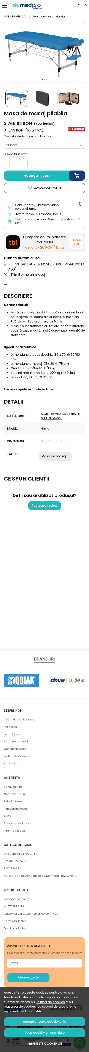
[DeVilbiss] (67, 688)
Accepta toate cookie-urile (44, 1021)
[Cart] (85, 6)
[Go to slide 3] (46, 79)
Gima (45, 428)
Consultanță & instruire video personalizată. (37, 207)
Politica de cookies (50, 1002)
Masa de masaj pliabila (59, 456)
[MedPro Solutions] (28, 5)
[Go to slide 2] (44, 79)
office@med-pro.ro (16, 899)
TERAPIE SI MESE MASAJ (60, 416)
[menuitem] (16, 98)
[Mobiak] (21, 688)
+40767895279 (14, 906)
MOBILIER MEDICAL (15, 16)
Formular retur (13, 734)
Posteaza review (44, 505)
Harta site (10, 763)
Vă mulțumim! (13, 787)
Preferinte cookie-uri (44, 1043)
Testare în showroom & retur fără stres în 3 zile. (47, 221)
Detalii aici (76, 242)
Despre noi (10, 727)
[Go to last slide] (12, 680)
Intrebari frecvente (15, 809)
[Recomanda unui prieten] (7, 283)
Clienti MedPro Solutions (19, 719)
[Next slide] (76, 680)
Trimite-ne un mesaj (28, 274)
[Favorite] (78, 6)
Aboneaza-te (28, 977)
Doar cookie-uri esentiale (44, 1032)
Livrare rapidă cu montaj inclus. (38, 214)
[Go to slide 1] (42, 79)
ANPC (7, 816)
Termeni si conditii (16, 741)
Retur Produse (13, 801)
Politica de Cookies (16, 756)
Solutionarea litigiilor (17, 823)
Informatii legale (14, 831)
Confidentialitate (15, 749)
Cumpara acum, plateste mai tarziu (44, 242)
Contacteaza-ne (15, 794)
